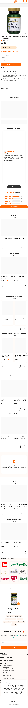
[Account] (5, 1)
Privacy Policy (20, 694)
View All (14, 255)
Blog (14, 622)
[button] (1, 40)
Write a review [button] (14, 206)
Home (2, 4)
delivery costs (20, 622)
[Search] (8, 2)
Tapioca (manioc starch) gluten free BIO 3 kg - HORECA (20, 505)
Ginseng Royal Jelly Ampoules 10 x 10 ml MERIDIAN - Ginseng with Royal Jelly (19, 437)
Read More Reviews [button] (14, 186)
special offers (7, 622)
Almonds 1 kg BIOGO (19, 238)
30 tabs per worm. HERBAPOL (6, 437)
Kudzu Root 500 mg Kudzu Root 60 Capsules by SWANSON (14, 609)
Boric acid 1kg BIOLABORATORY (6, 355)
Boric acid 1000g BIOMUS (19, 318)
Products (7, 4)
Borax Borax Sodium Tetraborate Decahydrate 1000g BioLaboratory (20, 356)
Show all (14, 298)
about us (20, 619)
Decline (13, 701)
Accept (13, 697)
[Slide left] (20, 248)
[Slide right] (24, 248)
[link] (23, 64)
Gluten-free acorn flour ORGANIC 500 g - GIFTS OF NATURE (7, 277)
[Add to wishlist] (18, 600)
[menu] (1, 2)
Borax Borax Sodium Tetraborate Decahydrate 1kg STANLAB (7, 318)
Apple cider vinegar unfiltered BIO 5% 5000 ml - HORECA (7, 505)
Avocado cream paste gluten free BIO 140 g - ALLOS (20, 400)
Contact (14, 624)
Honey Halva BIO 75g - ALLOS (7, 399)
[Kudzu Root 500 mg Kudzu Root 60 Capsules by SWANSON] (14, 599)
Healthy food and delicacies (14, 616)
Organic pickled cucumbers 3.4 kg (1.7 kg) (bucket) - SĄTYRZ (20, 543)
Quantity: (3, 57)
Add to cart (11, 64)
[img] (10, 152)
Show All (14, 217)
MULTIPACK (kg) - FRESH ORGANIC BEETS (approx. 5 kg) (7, 543)
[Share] (26, 64)
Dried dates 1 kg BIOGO (7, 238)
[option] (14, 20)
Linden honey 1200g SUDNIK (19, 277)
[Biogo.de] (5, 565)
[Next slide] (27, 159)
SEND (14, 647)
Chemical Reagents (11, 619)
